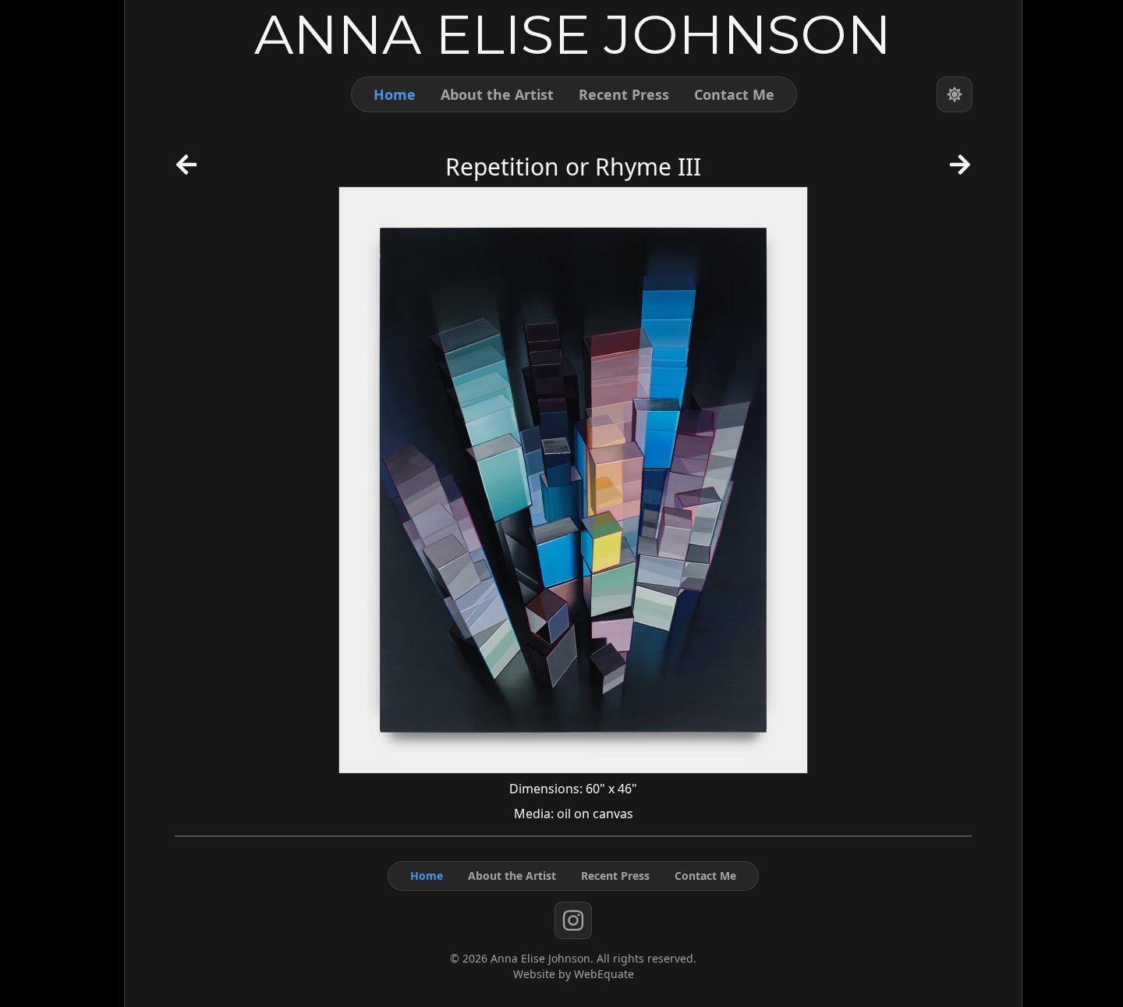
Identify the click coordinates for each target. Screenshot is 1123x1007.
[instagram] (573, 920)
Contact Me (734, 94)
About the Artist (497, 94)
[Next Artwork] (960, 170)
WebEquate (604, 973)
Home (395, 94)
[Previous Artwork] (186, 170)
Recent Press (624, 94)
